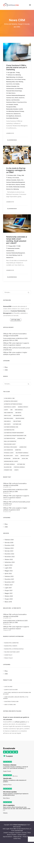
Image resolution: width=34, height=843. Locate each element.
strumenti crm (8, 470)
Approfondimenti (7, 836)
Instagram (11, 832)
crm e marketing (8, 412)
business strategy (19, 111)
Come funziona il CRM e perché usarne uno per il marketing (16, 67)
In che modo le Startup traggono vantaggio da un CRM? (15, 170)
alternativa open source (10, 401)
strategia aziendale (19, 467)
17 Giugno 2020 (12, 246)
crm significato (10, 116)
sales (16, 455)
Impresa (8, 100)
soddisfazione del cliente (11, 461)
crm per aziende (20, 418)
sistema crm (9, 113)
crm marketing (10, 111)
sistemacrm (18, 116)
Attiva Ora (15, 320)
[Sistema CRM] (11, 5)
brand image (18, 90)
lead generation (15, 100)
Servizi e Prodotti (11, 834)
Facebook (18, 832)
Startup (23, 79)
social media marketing (12, 118)
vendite (16, 470)
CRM (22, 175)
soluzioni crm (17, 113)
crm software (19, 77)
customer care (10, 97)
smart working (19, 81)
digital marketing (10, 77)
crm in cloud (17, 79)
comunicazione (10, 88)
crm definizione (19, 88)
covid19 (20, 109)
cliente (16, 97)
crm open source (10, 93)
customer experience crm (11, 427)
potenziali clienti (10, 90)
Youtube (24, 832)
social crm (21, 97)
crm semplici (9, 104)
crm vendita (16, 84)
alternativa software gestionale (13, 404)
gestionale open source (10, 447)
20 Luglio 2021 (11, 72)
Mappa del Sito (17, 836)
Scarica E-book (22, 834)
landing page (22, 447)
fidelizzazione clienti (10, 444)
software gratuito (19, 722)
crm (18, 86)
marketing (18, 74)
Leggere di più (10, 133)
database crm (10, 79)
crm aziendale (19, 409)
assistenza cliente (11, 102)
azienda (16, 104)
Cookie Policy (17, 838)
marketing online (10, 81)
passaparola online (11, 106)
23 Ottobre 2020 (12, 175)
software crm (11, 74)
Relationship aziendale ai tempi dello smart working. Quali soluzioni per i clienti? (16, 240)
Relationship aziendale (12, 109)
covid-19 (19, 255)
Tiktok (29, 832)
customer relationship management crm (15, 435)
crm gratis (18, 412)
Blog (18, 72)
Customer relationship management (15, 95)
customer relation (9, 429)
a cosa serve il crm (21, 102)
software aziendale (11, 86)
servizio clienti (25, 455)
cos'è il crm (9, 84)
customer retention (9, 438)
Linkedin (5, 832)
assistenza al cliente (10, 407)
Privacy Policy (26, 836)
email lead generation (10, 441)
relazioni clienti (8, 455)
